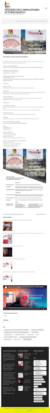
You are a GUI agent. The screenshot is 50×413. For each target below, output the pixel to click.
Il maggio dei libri (30, 334)
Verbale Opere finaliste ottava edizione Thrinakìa (27, 388)
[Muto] (43, 308)
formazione (35, 332)
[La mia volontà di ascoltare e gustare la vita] (7, 252)
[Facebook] (3, 315)
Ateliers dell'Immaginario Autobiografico (22, 11)
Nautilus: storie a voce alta (28, 374)
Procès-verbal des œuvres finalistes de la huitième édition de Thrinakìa (19, 271)
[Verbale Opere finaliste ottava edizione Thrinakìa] (7, 265)
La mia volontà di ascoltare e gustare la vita (13, 246)
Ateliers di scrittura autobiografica (16, 332)
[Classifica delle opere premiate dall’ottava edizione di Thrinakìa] (7, 226)
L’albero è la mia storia (41, 214)
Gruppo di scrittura (20, 334)
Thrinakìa (27, 339)
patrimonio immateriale (28, 337)
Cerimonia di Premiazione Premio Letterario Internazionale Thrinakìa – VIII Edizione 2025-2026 (23, 233)
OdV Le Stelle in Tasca (10, 337)
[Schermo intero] (45, 308)
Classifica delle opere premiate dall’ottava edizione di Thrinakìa (17, 220)
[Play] (4, 308)
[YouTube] (5, 315)
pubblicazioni (7, 339)
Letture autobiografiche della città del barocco (13, 214)
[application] (25, 297)
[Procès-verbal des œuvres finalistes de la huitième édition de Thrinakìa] (7, 277)
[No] (48, 410)
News (37, 334)
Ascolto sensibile (37, 330)
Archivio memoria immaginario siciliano (16, 330)
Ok (18, 410)
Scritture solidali (17, 339)
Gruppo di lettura (8, 334)
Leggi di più (29, 410)
